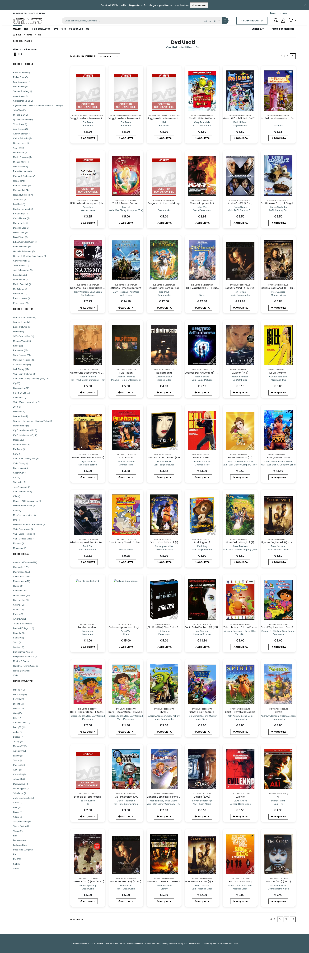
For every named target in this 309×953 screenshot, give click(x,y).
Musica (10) (18, 609)
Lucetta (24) (18, 703)
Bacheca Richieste (283, 28)
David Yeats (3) (20, 237)
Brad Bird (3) (19, 204)
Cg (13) (16, 383)
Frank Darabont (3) (22, 246)
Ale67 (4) (17, 769)
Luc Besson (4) (20, 152)
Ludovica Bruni (20, 845)
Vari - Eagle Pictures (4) (24, 533)
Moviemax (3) (19, 548)
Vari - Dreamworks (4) (23, 529)
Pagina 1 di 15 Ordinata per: (83, 56)
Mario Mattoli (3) (20, 279)
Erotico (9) (18, 614)
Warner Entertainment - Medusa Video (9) (32, 421)
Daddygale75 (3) (20, 783)
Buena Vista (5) (20, 468)
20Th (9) (17, 406)
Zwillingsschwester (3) (23, 797)
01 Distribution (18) (22, 364)
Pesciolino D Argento (23, 849)
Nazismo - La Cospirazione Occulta (91, 288)
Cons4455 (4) (19, 774)
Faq (274, 13)
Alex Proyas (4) (20, 129)
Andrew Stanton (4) (22, 133)
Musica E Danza (21, 661)
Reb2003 (17, 859)
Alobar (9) (17, 732)
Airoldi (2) (17, 802)
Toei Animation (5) (21, 486)
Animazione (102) (21, 576)
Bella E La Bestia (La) (240, 457)
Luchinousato (19, 840)
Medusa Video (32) (22, 341)
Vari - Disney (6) (20, 463)
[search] (225, 20)
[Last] (286, 919)
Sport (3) (17, 642)
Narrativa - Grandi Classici (25, 665)
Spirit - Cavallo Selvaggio (240, 712)
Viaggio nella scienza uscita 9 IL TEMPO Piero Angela (178, 118)
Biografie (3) (18, 633)
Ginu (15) (17, 713)
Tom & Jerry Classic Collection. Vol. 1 (130, 542)
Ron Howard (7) (20, 86)
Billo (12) (17, 717)
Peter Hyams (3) (20, 303)
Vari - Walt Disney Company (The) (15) (31, 378)
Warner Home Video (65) (24, 317)
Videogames (76, 28)
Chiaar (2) (17, 816)
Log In (284, 13)
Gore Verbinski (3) (21, 260)
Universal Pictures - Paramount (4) (29, 524)
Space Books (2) (21, 826)
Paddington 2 (202, 542)
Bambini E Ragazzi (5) (23, 628)
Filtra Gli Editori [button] (23, 309)
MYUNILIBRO (200, 5)
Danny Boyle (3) (20, 223)
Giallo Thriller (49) (21, 595)
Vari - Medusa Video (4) (24, 538)
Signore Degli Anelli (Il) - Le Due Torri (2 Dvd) (211, 881)
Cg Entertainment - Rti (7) (25, 430)
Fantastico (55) (20, 590)
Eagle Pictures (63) (22, 326)
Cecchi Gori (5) (20, 472)
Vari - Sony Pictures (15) (24, 373)
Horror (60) (18, 585)
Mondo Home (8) (21, 425)
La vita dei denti (87, 627)
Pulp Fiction (126, 372)
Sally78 (16, 863)
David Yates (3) (20, 232)
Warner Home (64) (21, 322)
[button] (292, 20)
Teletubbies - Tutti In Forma (240, 627)
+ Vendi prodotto (252, 20)
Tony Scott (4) (19, 199)
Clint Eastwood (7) (21, 81)
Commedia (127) (20, 567)
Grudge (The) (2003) (278, 881)
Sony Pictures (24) (22, 355)
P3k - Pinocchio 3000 (126, 796)
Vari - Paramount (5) (22, 491)
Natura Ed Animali (21, 670)
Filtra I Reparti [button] (22, 554)
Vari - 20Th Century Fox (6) (25, 458)
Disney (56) (18, 331)
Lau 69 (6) (18, 755)
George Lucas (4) (21, 143)
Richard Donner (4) (22, 185)
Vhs (63, 28)
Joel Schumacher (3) (23, 270)
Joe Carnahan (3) (21, 265)
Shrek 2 (164, 712)
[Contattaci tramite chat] (276, 21)
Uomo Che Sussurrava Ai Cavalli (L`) (91, 372)
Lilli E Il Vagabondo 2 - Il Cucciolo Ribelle (208, 288)
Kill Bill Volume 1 (278, 372)
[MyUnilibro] (283, 21)
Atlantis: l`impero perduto (125, 288)
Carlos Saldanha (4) (22, 138)
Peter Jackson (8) (21, 72)
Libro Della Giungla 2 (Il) (240, 542)
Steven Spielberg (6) (22, 91)
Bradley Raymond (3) (23, 208)
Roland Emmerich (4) (23, 194)
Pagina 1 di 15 (76, 919)
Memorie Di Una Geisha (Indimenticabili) (171, 457)
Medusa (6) (18, 439)
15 (293, 919)
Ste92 (16, 868)
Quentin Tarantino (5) (23, 119)
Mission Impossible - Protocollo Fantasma (95, 542)
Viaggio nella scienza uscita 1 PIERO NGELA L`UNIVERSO (102, 118)
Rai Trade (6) (19, 449)
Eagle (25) (18, 345)
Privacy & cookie (230, 943)
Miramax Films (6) (21, 444)
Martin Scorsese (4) (22, 157)
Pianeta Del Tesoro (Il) (202, 712)
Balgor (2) (17, 812)
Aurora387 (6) (19, 750)
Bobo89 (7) (18, 736)
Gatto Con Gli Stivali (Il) (164, 542)
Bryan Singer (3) (20, 213)
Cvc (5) (16, 477)
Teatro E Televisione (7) (24, 623)
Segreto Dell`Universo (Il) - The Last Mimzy (210, 372)
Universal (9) (19, 411)
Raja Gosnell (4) (20, 180)
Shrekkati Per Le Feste (202, 118)
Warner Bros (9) (20, 416)
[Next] (293, 56)
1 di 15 (285, 56)
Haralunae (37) (20, 694)
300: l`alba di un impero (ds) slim (89, 203)
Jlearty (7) (18, 741)
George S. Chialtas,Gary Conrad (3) (29, 256)
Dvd (56, 28)
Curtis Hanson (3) (21, 218)
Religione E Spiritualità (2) (25, 656)
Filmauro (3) (18, 543)
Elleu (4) (17, 510)
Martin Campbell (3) (22, 284)
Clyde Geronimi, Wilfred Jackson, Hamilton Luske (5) (38, 105)
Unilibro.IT (258, 28)
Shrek (278, 712)
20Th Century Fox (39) (23, 336)
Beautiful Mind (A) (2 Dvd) (240, 288)
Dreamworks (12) (21, 388)
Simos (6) (17, 760)
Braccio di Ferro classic (87, 796)
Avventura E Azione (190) (25, 562)
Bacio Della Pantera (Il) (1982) (202, 627)
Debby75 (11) (19, 727)
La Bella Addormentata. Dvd (278, 118)
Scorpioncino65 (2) (22, 821)
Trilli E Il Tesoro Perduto (126, 203)
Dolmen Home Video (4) (24, 505)
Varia (15, 675)
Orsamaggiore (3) (21, 788)
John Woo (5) (19, 110)
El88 (15, 835)
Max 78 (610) (19, 689)
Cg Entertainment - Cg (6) (25, 435)
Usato (17, 28)
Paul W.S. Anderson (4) (24, 176)
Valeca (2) (18, 831)
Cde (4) (16, 496)
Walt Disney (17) (21, 369)
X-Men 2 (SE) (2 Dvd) (240, 203)
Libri (26, 28)
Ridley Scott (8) (20, 77)
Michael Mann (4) (21, 161)
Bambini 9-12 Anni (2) (23, 651)
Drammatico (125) (21, 571)
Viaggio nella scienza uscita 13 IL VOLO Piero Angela (139, 118)
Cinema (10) (18, 604)
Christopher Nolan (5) (23, 100)
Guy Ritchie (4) (20, 147)
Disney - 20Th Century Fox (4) (27, 500)
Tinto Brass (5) (20, 124)
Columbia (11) (19, 397)
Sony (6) (17, 453)
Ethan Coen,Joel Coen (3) (25, 241)
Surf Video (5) (19, 482)
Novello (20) (18, 708)
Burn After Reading (240, 881)
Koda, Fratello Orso (278, 457)
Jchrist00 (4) (19, 779)
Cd (87, 28)
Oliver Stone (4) (20, 166)
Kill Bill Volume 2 (202, 457)
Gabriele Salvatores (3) (24, 251)
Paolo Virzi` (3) (20, 293)
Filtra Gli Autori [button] (23, 64)
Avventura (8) (19, 618)
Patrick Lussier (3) (21, 298)
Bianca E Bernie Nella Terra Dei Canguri (170, 796)
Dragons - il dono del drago (164, 203)
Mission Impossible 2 (202, 203)
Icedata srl (217, 943)
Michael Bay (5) (20, 114)
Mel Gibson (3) (20, 288)
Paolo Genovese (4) (22, 171)
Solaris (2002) (202, 796)
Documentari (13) (21, 600)
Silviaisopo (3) (19, 793)
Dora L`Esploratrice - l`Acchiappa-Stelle (94, 712)
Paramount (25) (20, 350)
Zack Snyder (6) (20, 95)
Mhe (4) (16, 519)
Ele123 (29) (18, 699)
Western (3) (18, 647)
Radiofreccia (164, 372)
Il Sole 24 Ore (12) (21, 392)
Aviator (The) (240, 372)
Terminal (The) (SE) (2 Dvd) (87, 881)
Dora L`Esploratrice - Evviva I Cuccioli (130, 712)
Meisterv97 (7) (20, 746)
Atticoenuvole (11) (21, 722)
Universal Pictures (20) (23, 359)
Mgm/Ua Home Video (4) (24, 515)
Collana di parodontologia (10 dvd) (129, 627)
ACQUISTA (89, 138)
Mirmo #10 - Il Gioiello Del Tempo (242, 118)
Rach (15, 854)
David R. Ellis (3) (21, 227)
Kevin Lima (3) (20, 274)
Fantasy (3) (18, 637)
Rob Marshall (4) (20, 190)
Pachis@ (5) (19, 765)
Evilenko (240, 796)
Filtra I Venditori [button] (23, 681)
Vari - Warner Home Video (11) (27, 402)
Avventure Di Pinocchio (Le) (87, 457)
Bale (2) (16, 807)
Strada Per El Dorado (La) (164, 288)
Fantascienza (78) (21, 581)
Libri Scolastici (41, 28)
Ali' (278, 796)
